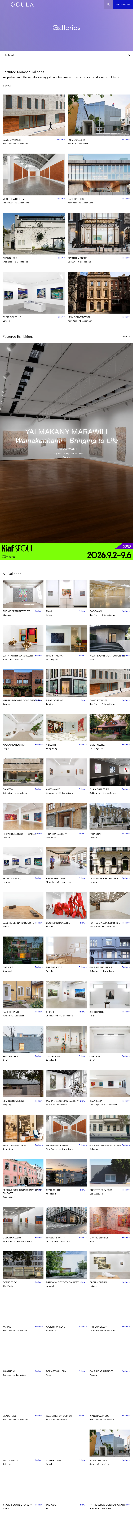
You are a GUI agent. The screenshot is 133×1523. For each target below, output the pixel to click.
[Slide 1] (9, 538)
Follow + (61, 139)
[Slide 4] (58, 538)
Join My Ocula (123, 4)
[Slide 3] (42, 538)
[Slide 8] (124, 538)
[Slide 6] (91, 538)
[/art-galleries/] (21, 4)
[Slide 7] (107, 538)
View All (7, 85)
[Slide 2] (26, 538)
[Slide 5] (74, 538)
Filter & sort (8, 55)
